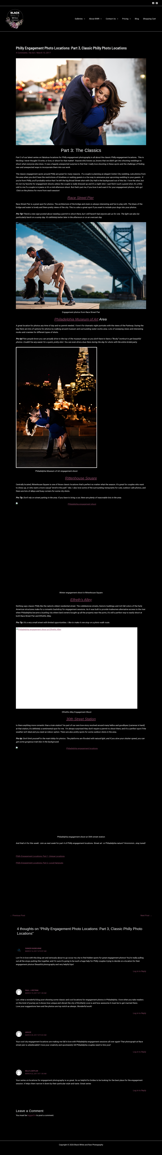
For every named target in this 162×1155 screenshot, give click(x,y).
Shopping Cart (149, 19)
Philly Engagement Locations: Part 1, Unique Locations (40, 856)
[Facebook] (153, 3)
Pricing (125, 19)
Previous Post (17, 915)
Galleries (79, 19)
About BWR (94, 19)
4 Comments (22, 53)
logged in (32, 1115)
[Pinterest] (157, 3)
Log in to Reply (139, 971)
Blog (137, 19)
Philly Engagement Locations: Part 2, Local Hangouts (39, 863)
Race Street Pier (80, 198)
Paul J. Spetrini (31, 990)
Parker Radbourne (33, 948)
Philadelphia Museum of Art (76, 319)
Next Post (146, 915)
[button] (84, 18)
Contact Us (111, 19)
